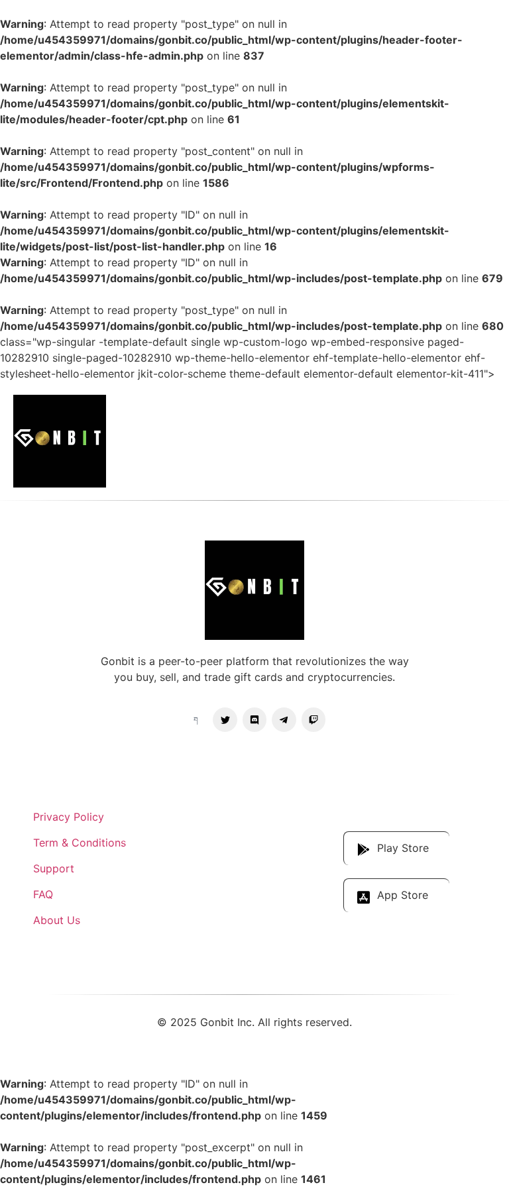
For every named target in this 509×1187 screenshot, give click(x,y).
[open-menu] (482, 441)
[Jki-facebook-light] (195, 719)
